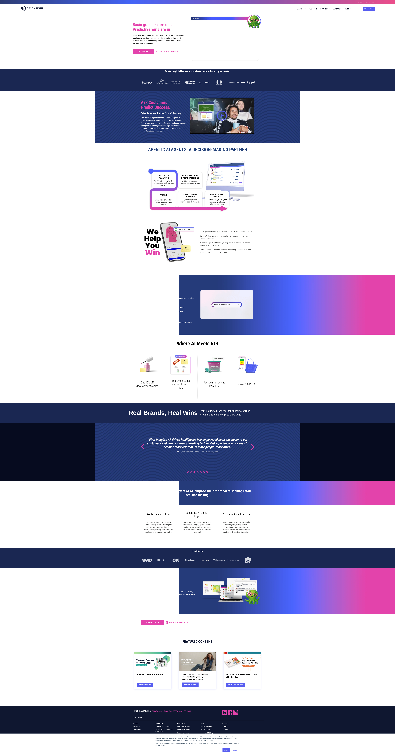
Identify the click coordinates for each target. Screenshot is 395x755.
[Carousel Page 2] (191, 472)
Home (135, 723)
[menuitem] (301, 9)
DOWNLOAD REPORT (145, 685)
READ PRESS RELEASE (190, 684)
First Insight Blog (206, 733)
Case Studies (205, 730)
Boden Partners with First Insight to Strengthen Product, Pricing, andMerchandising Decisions (195, 677)
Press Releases (183, 733)
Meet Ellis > (152, 623)
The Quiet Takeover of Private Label (150, 674)
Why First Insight (183, 726)
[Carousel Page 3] (194, 472)
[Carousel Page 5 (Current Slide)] (201, 472)
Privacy (224, 726)
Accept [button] (226, 750)
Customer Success (184, 730)
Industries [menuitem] (324, 9)
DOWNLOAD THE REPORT (235, 685)
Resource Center (206, 726)
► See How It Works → (167, 51)
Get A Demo (143, 51)
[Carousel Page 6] (204, 472)
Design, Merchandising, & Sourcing (164, 730)
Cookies (225, 730)
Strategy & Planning (162, 726)
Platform (136, 726)
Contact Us (137, 730)
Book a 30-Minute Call (180, 623)
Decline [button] (235, 750)
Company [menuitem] (336, 9)
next (251, 447)
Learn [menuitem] (347, 9)
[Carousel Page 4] (198, 472)
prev (144, 447)
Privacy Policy (137, 717)
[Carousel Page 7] (207, 472)
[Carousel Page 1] (188, 472)
